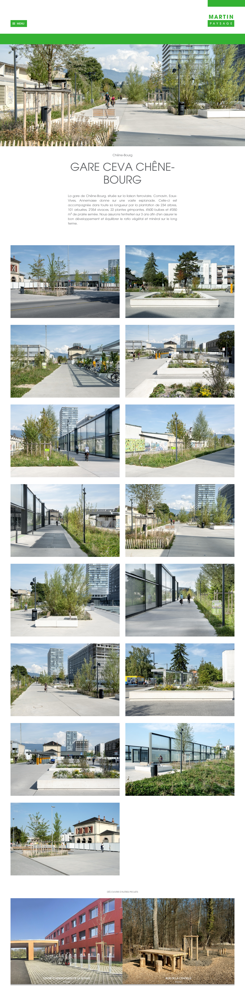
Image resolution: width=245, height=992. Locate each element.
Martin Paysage (221, 20)
